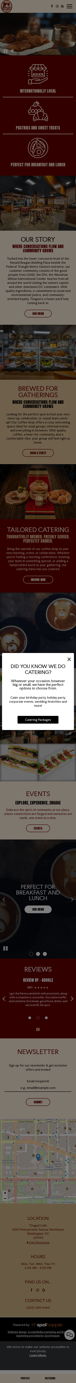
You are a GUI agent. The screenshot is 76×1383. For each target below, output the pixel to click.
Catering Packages (38, 720)
